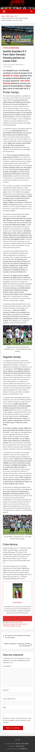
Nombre (6, 690)
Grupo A (11, 622)
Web (4, 707)
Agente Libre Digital (22, 743)
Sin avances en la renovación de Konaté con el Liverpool (17, 636)
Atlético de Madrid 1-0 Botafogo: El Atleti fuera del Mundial (17, 645)
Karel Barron (20, 64)
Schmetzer (6, 626)
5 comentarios (7, 67)
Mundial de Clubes (11, 75)
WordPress (23, 749)
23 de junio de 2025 (9, 64)
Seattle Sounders (15, 626)
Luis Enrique (18, 622)
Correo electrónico (9, 699)
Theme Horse (20, 746)
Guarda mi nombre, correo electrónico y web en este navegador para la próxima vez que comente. (17, 720)
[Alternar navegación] (4, 11)
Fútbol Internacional (11, 48)
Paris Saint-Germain (21, 624)
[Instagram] (17, 619)
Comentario (7, 666)
